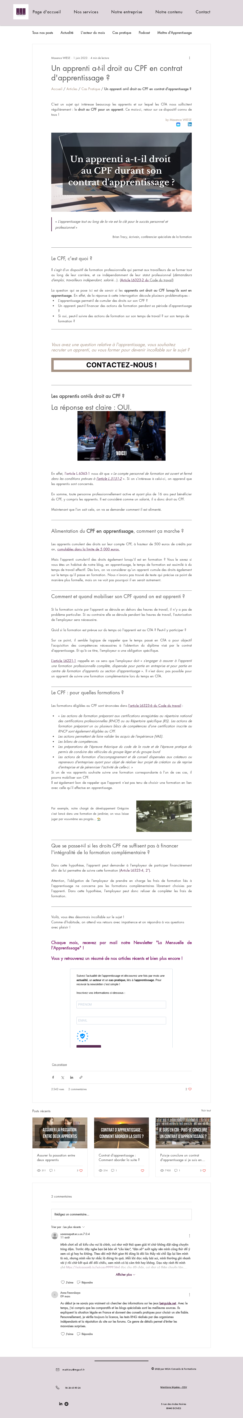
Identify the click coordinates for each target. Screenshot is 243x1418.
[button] (86, 12)
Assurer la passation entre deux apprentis (56, 1157)
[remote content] (121, 1004)
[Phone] (57, 1387)
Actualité (67, 32)
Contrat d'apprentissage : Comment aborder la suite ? (119, 1157)
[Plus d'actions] (189, 57)
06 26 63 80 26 (72, 1387)
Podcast (144, 32)
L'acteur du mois (93, 32)
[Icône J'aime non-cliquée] (62, 1282)
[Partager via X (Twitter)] (62, 1077)
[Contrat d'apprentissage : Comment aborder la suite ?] (121, 1133)
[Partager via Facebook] (53, 1077)
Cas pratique (121, 32)
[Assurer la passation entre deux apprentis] (59, 1133)
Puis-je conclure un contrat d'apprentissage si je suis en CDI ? (181, 1157)
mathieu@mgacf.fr (73, 1369)
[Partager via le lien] (81, 1077)
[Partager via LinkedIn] (71, 1077)
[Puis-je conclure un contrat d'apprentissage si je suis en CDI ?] (183, 1133)
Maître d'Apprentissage (174, 32)
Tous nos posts (42, 32)
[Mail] (57, 1369)
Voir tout (206, 1110)
